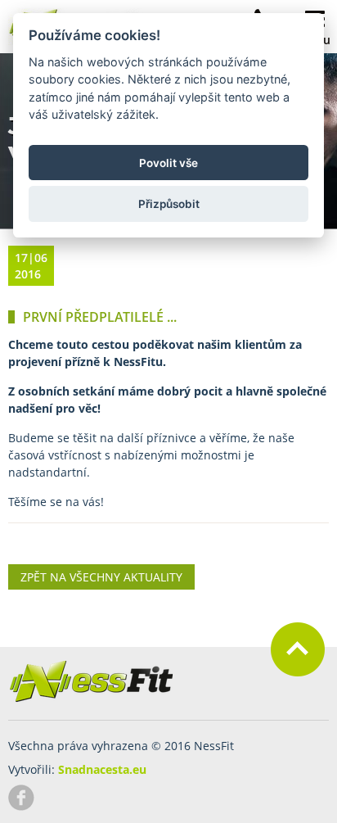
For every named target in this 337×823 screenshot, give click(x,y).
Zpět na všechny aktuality (101, 577)
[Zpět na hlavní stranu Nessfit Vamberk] (91, 699)
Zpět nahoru (298, 649)
